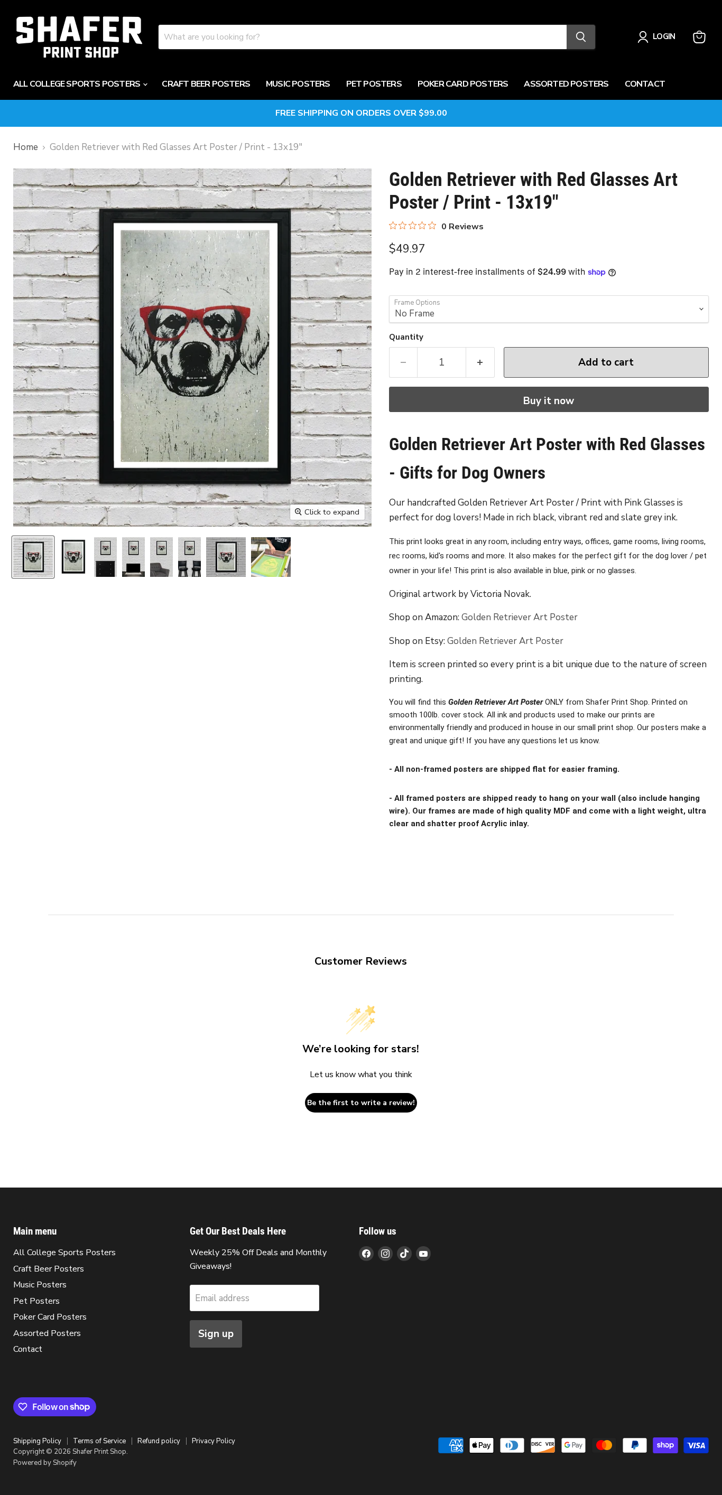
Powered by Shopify (45, 1463)
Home (25, 147)
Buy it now (548, 401)
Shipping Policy (37, 1441)
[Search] (581, 37)
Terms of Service (99, 1441)
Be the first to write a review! (361, 1103)
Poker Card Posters (463, 84)
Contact (645, 84)
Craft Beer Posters (206, 84)
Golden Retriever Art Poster (519, 617)
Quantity (406, 337)
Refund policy (158, 1441)
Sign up (216, 1334)
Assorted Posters (566, 84)
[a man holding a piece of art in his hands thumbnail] (271, 557)
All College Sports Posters (77, 84)
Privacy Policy (213, 1441)
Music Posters (298, 84)
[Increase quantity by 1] (480, 362)
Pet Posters (374, 84)
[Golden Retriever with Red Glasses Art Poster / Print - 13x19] (33, 557)
